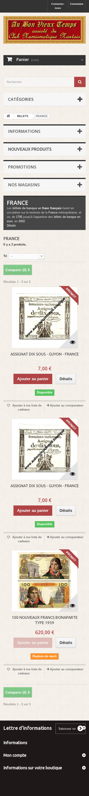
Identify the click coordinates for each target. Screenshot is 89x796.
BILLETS (22, 116)
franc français (51, 208)
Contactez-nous (58, 6)
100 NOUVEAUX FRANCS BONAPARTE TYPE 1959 (45, 620)
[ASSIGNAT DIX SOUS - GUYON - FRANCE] (44, 317)
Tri (5, 256)
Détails (11, 225)
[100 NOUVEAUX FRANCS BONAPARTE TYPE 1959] (44, 580)
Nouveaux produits (30, 149)
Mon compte (14, 755)
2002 (21, 221)
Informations (24, 131)
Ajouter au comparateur (66, 405)
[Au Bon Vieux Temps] (44, 30)
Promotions (22, 167)
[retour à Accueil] (8, 116)
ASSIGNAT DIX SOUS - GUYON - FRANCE (44, 354)
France (53, 212)
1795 (19, 217)
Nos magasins (24, 184)
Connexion (76, 4)
